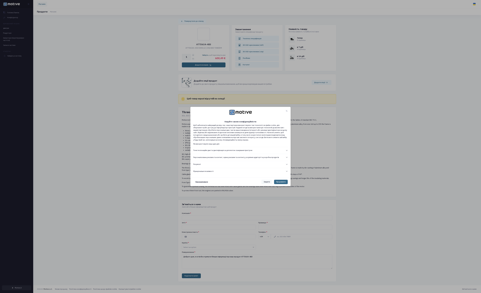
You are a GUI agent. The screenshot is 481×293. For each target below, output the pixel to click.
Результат (197, 164)
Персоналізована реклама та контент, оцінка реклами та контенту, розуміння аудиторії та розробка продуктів (236, 157)
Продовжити (281, 182)
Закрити (267, 182)
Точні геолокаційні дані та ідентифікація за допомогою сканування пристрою (222, 150)
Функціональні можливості (203, 171)
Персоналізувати (201, 182)
